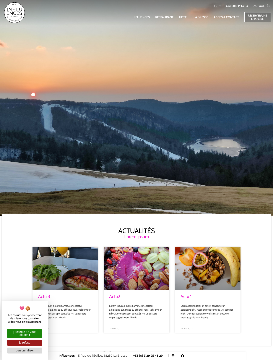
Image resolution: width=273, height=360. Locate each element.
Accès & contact (226, 17)
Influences (141, 17)
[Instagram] (173, 355)
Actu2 (114, 296)
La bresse (201, 17)
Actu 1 (186, 296)
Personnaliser (25, 350)
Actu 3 (44, 296)
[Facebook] (182, 355)
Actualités (262, 6)
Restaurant (164, 17)
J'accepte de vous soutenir (24, 333)
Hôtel (183, 17)
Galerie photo (237, 6)
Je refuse (24, 342)
